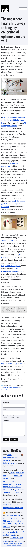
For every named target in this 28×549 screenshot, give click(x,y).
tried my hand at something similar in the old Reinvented (13, 120)
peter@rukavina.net (12, 492)
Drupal (14, 545)
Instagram (6, 541)
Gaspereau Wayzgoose (10, 265)
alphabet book (7, 240)
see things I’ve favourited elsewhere (13, 487)
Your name (6, 402)
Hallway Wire (5, 390)
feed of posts (13, 515)
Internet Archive (18, 543)
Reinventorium (17, 387)
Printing (9, 387)
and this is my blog (11, 457)
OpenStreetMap (8, 543)
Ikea (4, 387)
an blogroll (16, 537)
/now (12, 473)
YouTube (12, 541)
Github (19, 545)
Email (4, 410)
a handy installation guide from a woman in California (13, 204)
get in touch (19, 489)
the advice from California (12, 364)
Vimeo (18, 541)
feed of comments (12, 518)
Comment (6, 420)
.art (9, 545)
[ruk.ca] (14, 8)
